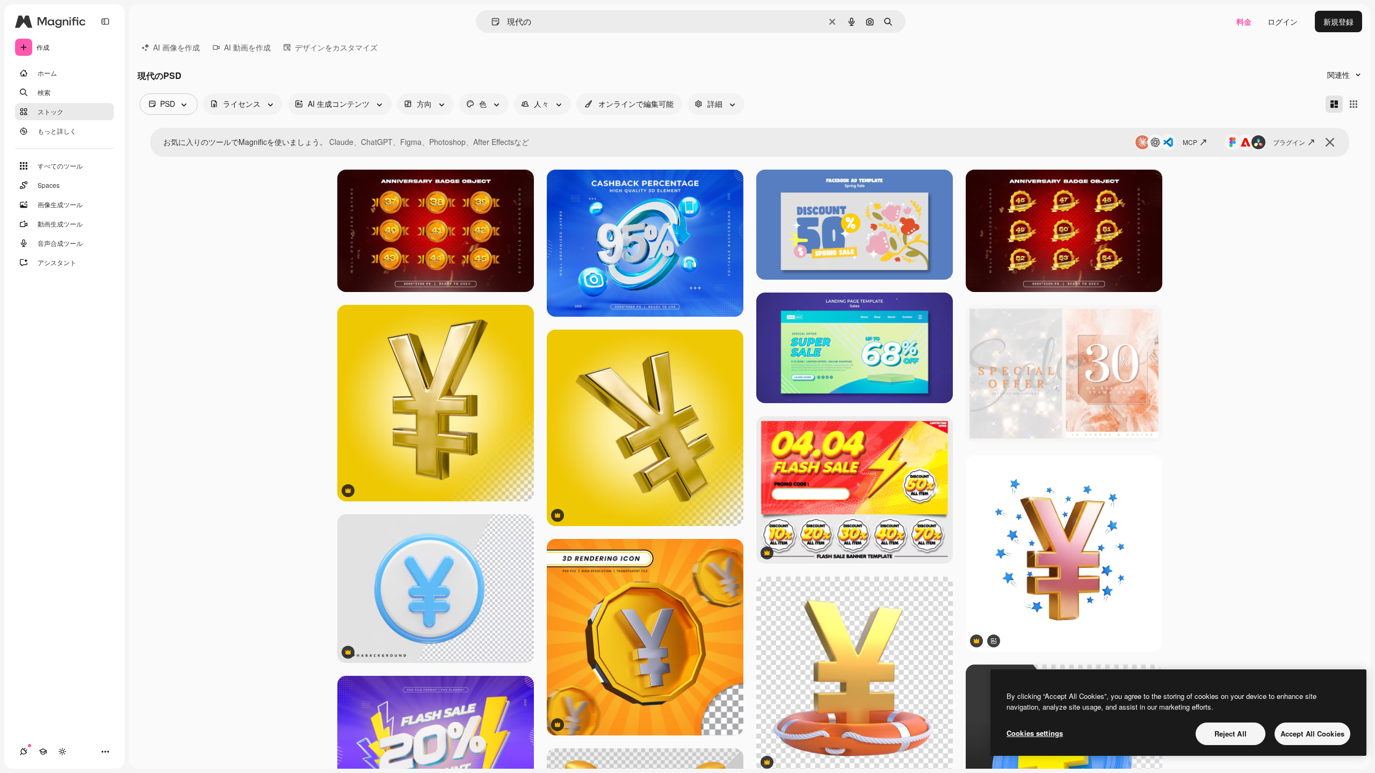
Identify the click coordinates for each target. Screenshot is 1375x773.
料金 (1243, 21)
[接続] (23, 751)
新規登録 (1338, 21)
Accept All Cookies (1312, 733)
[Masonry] (1334, 104)
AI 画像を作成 (176, 47)
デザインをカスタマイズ (336, 47)
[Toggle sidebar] (105, 21)
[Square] (1353, 104)
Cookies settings (1035, 733)
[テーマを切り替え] (62, 751)
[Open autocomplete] (491, 22)
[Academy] (43, 751)
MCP (1190, 142)
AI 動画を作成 (247, 47)
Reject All (1230, 733)
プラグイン (1289, 142)
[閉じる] (1329, 142)
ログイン (1283, 21)
